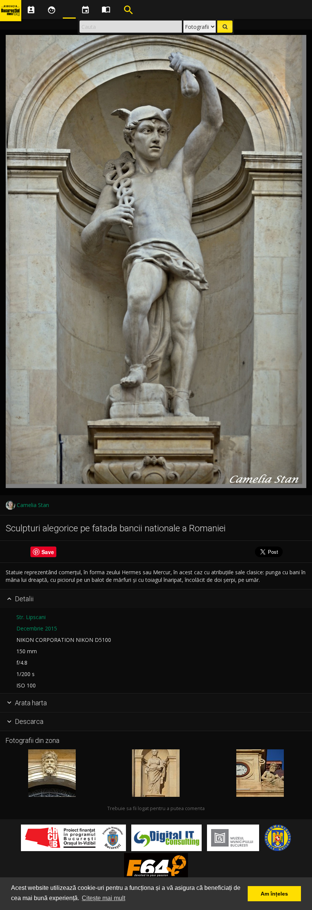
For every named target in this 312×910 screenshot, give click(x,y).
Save (47, 552)
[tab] (156, 599)
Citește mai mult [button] (103, 898)
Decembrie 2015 (36, 628)
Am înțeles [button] (274, 894)
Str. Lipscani (31, 617)
